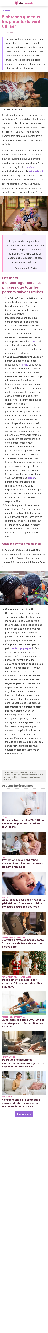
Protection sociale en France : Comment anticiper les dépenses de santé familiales (22, 863)
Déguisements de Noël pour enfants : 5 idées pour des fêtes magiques (22, 983)
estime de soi (36, 171)
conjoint (34, 341)
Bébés (4, 817)
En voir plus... (24, 1114)
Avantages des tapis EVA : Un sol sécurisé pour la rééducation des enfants (23, 1023)
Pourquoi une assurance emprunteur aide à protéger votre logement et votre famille (23, 1063)
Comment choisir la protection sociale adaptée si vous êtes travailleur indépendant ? (21, 1103)
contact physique (21, 648)
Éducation (6, 11)
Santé (5, 857)
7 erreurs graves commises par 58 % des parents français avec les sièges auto (23, 943)
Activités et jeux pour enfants (16, 977)
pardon (31, 478)
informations (8, 1057)
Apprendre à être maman (13, 937)
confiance (31, 167)
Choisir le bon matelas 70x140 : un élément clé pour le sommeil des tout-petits (23, 823)
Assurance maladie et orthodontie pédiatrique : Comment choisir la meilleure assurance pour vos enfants (23, 903)
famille (25, 364)
